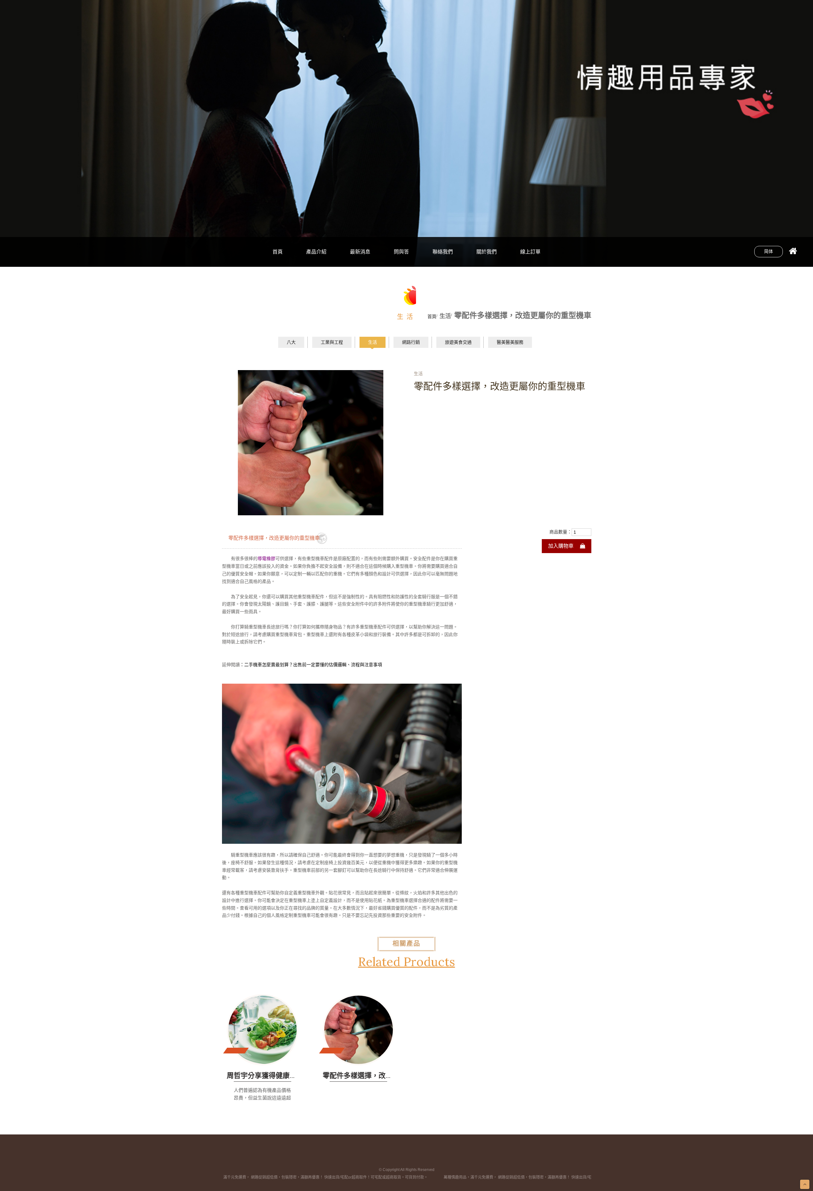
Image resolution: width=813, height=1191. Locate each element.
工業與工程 (332, 342)
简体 (768, 251)
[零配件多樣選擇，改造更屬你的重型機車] (358, 1030)
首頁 (277, 251)
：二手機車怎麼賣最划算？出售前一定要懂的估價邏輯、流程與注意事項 (311, 664)
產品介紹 (316, 251)
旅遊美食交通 (458, 342)
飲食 (360, 261)
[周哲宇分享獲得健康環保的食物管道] (262, 1030)
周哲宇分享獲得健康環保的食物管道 (283, 1075)
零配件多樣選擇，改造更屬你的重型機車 (274, 538)
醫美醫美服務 (316, 261)
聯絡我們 (443, 251)
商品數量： (560, 531)
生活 (372, 342)
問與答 (401, 251)
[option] (406, 133)
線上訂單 (530, 251)
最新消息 (360, 251)
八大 (360, 239)
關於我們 (486, 251)
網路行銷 (316, 239)
